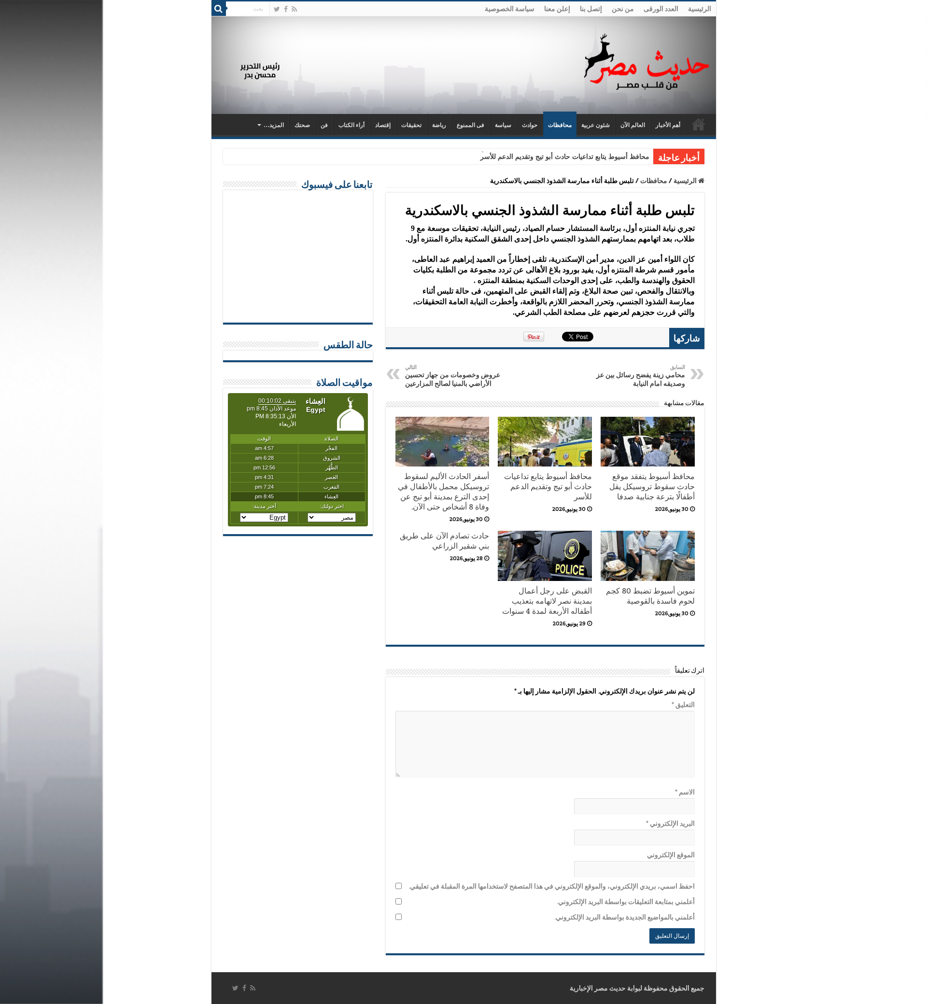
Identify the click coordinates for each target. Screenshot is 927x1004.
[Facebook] (286, 9)
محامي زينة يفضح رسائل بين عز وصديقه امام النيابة (640, 376)
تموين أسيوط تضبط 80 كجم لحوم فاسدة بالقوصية (650, 596)
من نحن (623, 8)
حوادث (529, 125)
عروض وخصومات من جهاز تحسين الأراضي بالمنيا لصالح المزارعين (452, 376)
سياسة (503, 125)
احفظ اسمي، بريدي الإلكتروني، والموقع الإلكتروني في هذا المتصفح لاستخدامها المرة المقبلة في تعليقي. (551, 886)
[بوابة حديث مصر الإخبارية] (646, 60)
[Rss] (294, 9)
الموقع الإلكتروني (671, 854)
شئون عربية (595, 125)
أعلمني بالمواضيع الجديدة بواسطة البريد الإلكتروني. (624, 917)
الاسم (685, 792)
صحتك (302, 125)
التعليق (683, 704)
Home (698, 124)
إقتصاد (383, 125)
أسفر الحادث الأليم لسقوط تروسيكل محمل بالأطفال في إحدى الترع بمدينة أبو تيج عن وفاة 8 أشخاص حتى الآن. (443, 491)
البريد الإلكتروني (670, 823)
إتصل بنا (591, 8)
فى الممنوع (470, 125)
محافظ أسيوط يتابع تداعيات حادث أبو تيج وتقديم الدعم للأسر (564, 156)
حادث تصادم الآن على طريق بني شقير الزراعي (444, 541)
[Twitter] (277, 9)
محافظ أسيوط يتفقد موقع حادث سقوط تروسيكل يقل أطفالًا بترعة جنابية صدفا (652, 486)
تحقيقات (411, 125)
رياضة (439, 125)
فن (324, 125)
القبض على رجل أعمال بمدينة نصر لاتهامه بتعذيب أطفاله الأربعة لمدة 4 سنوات (547, 601)
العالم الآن (632, 125)
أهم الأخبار (668, 125)
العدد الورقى (661, 8)
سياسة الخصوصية (509, 8)
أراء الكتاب (351, 125)
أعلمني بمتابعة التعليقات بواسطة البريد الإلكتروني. (626, 901)
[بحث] (218, 8)
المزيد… (274, 125)
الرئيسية (699, 8)
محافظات (560, 125)
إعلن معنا (557, 8)
